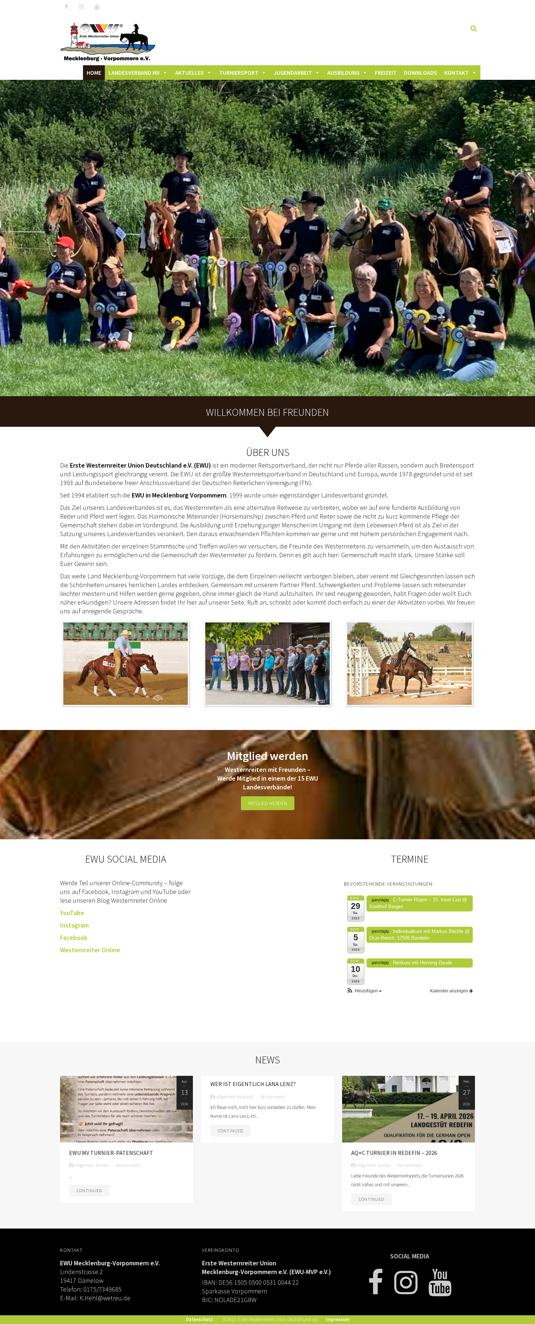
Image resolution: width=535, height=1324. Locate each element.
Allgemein (84, 1165)
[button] (364, 991)
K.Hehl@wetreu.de (105, 1298)
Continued (89, 1190)
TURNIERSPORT (238, 72)
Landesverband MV (134, 72)
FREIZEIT (386, 72)
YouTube (72, 913)
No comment (128, 1165)
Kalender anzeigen (449, 990)
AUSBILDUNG (343, 72)
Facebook (73, 937)
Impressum (337, 1319)
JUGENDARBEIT (293, 72)
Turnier (102, 1165)
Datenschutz (199, 1319)
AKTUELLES (189, 72)
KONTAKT (456, 72)
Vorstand (245, 1097)
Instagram (74, 925)
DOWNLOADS (420, 72)
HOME (94, 72)
